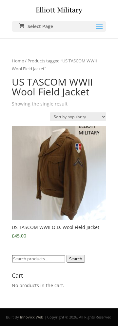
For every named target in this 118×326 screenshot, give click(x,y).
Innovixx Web (31, 317)
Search (75, 259)
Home (18, 61)
